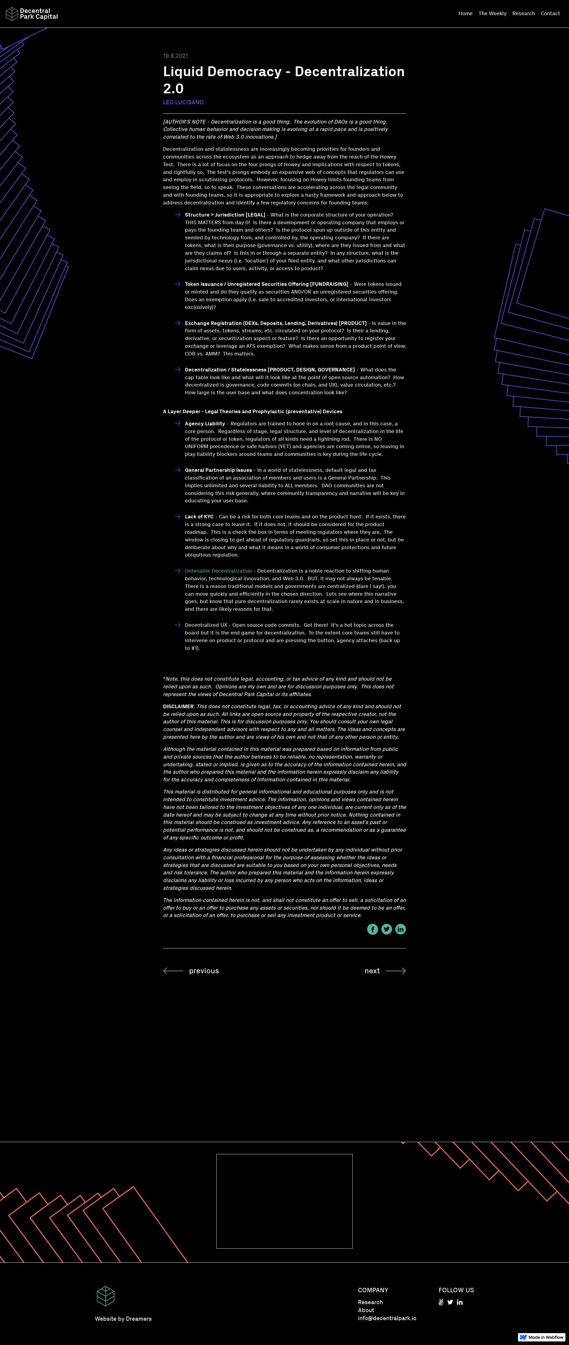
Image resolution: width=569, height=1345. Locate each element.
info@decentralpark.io (387, 1318)
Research (523, 13)
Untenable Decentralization (218, 571)
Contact (550, 13)
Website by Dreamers (123, 1318)
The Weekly (492, 13)
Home (465, 13)
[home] (31, 14)
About (366, 1310)
